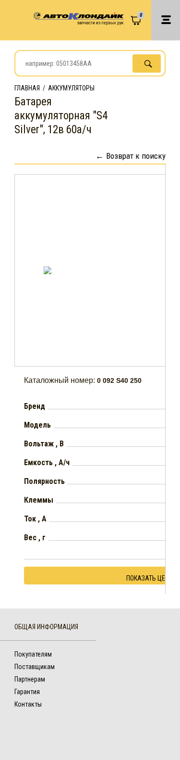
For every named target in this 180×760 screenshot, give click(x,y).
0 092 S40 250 (119, 380)
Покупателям (33, 654)
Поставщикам (34, 667)
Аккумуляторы (71, 88)
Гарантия (27, 692)
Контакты (28, 704)
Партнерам (29, 679)
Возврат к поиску (136, 156)
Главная (27, 88)
